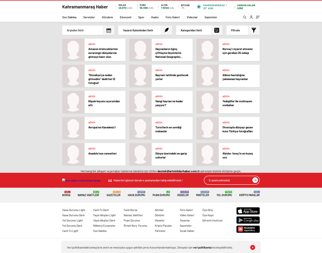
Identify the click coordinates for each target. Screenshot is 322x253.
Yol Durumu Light (72, 220)
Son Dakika (69, 17)
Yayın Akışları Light (104, 215)
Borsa (66, 194)
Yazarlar (185, 220)
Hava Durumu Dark (73, 215)
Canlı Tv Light (70, 230)
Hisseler (183, 194)
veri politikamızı (202, 247)
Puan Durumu (161, 194)
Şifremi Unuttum (212, 220)
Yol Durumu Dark (72, 225)
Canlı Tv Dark (101, 210)
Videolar (192, 17)
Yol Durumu (224, 194)
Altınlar (159, 210)
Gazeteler (211, 17)
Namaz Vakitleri (88, 194)
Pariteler (202, 194)
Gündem (107, 17)
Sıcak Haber (187, 230)
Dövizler (160, 215)
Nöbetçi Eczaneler (104, 225)
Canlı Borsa (130, 210)
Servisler (89, 17)
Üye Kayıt (208, 215)
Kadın (155, 17)
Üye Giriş (207, 210)
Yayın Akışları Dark (104, 220)
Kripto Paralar (249, 194)
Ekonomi (125, 17)
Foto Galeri (173, 17)
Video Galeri (187, 215)
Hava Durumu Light (73, 210)
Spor (141, 17)
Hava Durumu (136, 194)
